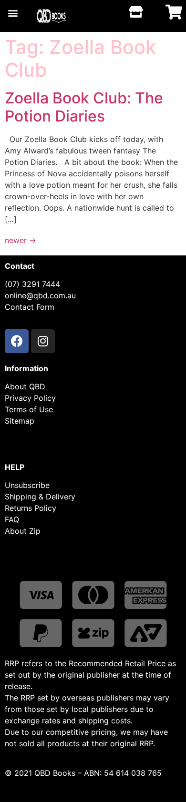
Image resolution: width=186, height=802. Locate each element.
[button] (13, 12)
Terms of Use (29, 409)
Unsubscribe (27, 485)
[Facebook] (17, 341)
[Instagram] (43, 341)
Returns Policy (30, 508)
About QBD (25, 386)
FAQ (12, 519)
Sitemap (19, 421)
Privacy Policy (30, 398)
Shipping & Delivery (40, 496)
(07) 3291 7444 (32, 284)
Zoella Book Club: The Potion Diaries (84, 107)
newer (20, 240)
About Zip (23, 531)
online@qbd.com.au (40, 295)
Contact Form (29, 307)
